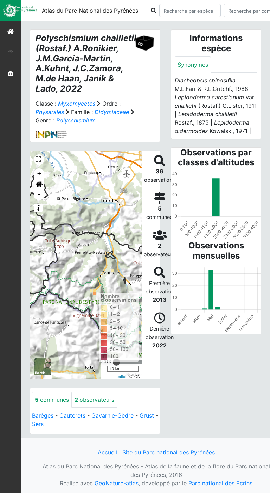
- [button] (39, 194)
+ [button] (39, 173)
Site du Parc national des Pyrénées (168, 452)
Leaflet (120, 376)
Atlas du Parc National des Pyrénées (90, 10)
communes (52, 399)
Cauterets (72, 415)
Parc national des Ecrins (220, 483)
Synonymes (193, 64)
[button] (39, 184)
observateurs (94, 399)
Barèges (42, 415)
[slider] (116, 362)
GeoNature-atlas (117, 483)
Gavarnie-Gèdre (112, 415)
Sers (38, 423)
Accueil (107, 452)
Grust (147, 415)
